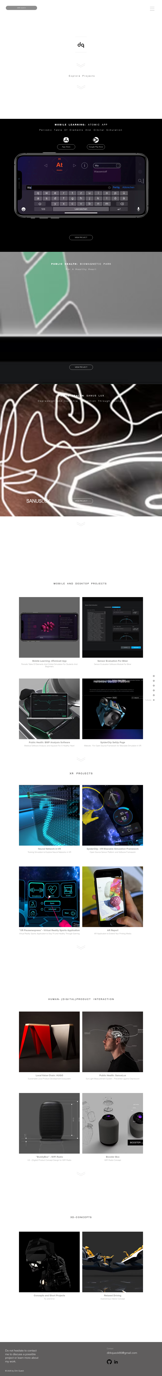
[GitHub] (109, 1361)
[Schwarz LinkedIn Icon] (116, 1361)
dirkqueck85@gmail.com (122, 1353)
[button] (152, 9)
